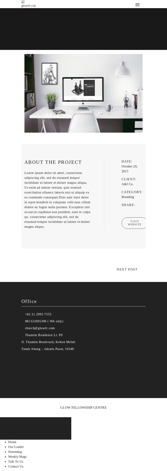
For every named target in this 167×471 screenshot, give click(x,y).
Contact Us (15, 466)
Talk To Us (15, 461)
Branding (128, 197)
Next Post (127, 269)
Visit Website (135, 223)
